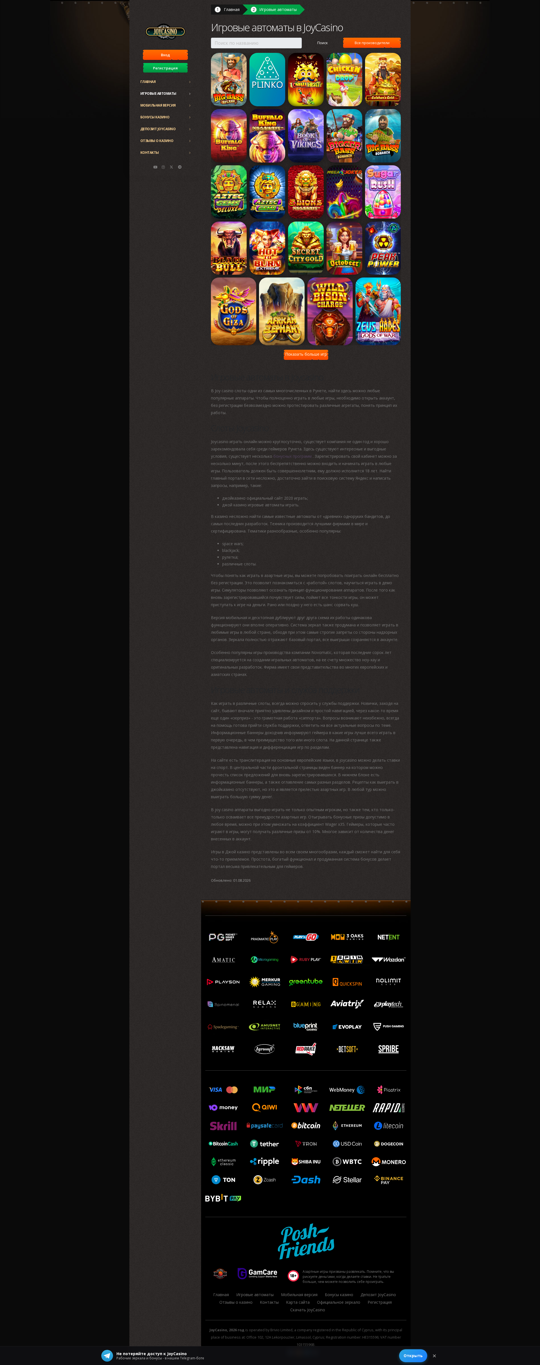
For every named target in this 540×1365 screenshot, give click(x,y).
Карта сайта (298, 1302)
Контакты (149, 152)
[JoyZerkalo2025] (180, 167)
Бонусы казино (155, 117)
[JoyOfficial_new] (172, 167)
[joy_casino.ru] (163, 167)
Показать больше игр (306, 354)
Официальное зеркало (338, 1302)
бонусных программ (293, 456)
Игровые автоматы (158, 93)
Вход (165, 54)
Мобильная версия (158, 105)
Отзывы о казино (157, 140)
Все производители (372, 42)
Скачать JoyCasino (307, 1309)
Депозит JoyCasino (158, 129)
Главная (148, 81)
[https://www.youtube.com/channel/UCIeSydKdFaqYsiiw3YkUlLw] (155, 167)
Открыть (413, 1355)
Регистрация (165, 68)
